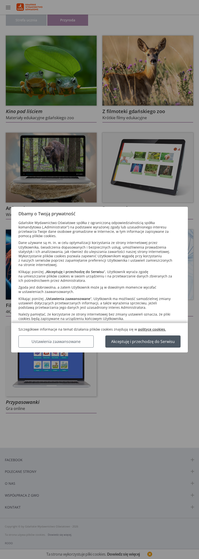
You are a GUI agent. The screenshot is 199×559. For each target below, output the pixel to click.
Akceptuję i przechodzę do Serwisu (143, 341)
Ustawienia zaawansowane (56, 341)
